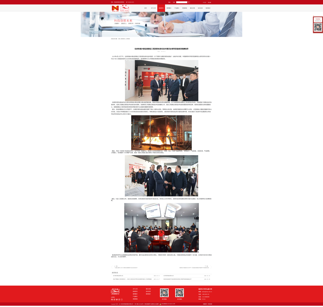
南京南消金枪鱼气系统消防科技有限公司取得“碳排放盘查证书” (178, 279)
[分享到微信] (112, 299)
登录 (169, 2)
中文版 (204, 2)
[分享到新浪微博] (114, 299)
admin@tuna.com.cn (207, 291)
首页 (145, 8)
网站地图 (146, 304)
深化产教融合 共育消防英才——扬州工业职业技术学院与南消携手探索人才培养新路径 (132, 279)
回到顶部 (210, 304)
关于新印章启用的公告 (118, 275)
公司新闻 (128, 38)
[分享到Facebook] (119, 299)
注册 (174, 2)
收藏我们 (205, 304)
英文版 (209, 2)
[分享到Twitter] (117, 299)
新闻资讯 (123, 38)
